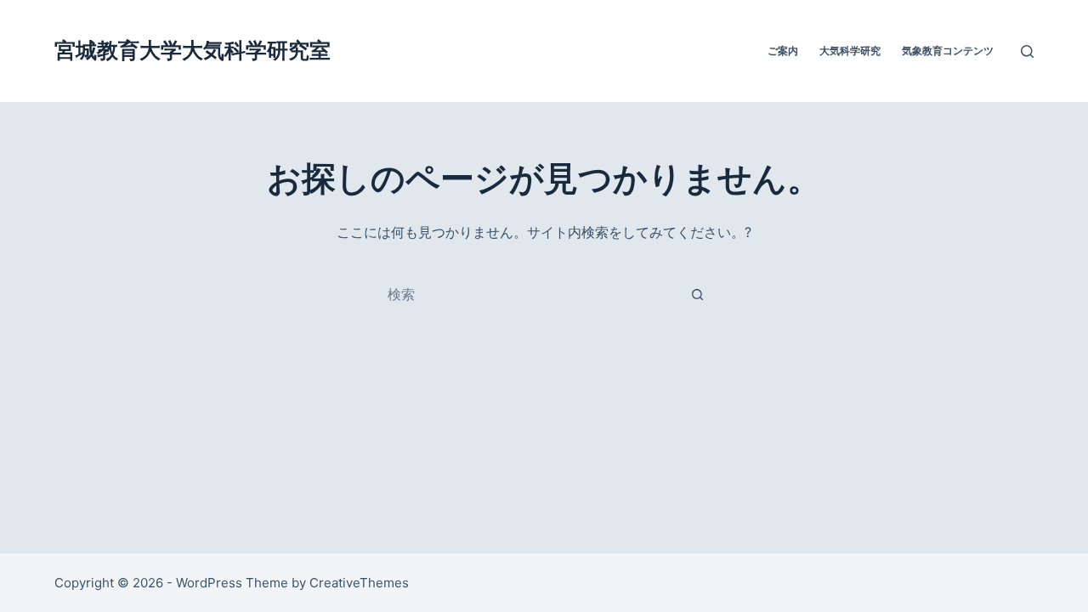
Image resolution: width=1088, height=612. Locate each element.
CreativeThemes (359, 583)
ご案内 (783, 50)
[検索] (1027, 51)
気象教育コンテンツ (948, 50)
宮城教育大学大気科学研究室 (192, 50)
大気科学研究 (850, 50)
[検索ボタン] (697, 294)
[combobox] (528, 294)
